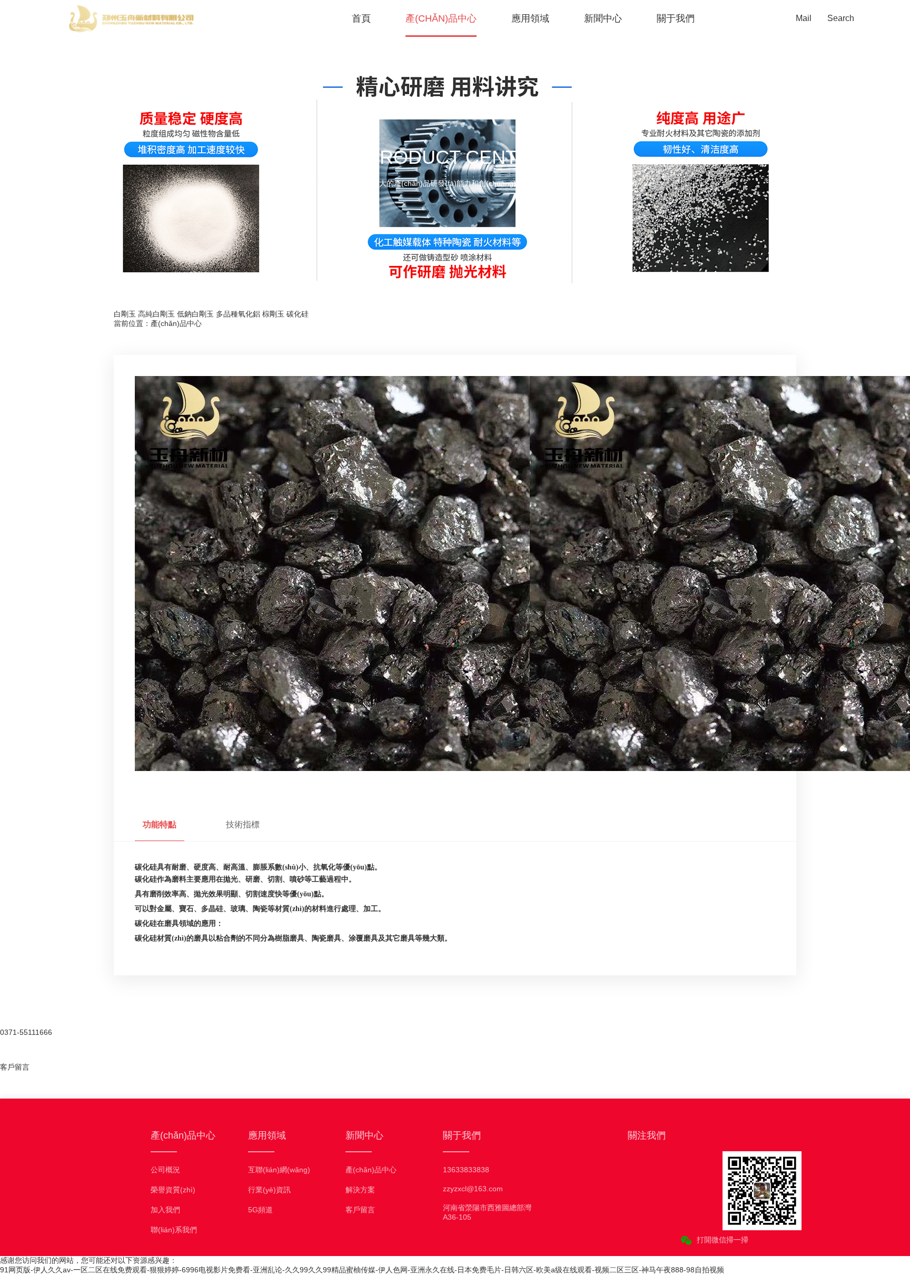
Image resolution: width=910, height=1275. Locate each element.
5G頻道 (260, 1209)
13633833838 (466, 1169)
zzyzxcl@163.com (473, 1188)
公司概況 (165, 1169)
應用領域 (530, 18)
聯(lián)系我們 (174, 1229)
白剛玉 (125, 314)
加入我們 (165, 1209)
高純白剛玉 (156, 314)
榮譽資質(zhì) (173, 1189)
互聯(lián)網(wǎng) (279, 1169)
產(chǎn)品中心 (441, 18)
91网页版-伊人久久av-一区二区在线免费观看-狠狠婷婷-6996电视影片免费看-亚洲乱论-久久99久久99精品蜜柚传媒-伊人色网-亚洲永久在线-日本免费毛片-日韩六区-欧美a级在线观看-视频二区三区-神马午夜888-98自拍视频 (362, 1270)
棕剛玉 (273, 314)
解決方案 (360, 1189)
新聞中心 (603, 18)
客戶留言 (360, 1209)
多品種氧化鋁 (238, 314)
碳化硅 (297, 314)
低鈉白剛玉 (195, 314)
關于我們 (676, 18)
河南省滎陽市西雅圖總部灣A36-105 (487, 1212)
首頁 (361, 18)
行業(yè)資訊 (269, 1189)
